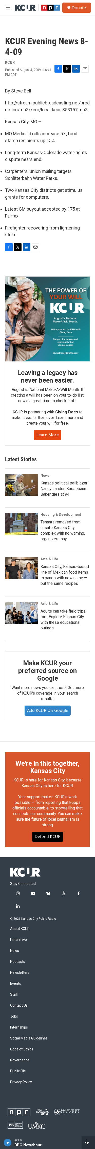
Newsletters (19, 973)
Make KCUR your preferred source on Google (47, 670)
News (45, 476)
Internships (19, 1027)
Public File (18, 1071)
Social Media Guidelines (29, 1038)
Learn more (47, 435)
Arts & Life (49, 559)
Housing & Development (61, 514)
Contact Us (19, 1005)
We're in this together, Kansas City (47, 767)
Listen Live (18, 940)
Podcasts (17, 962)
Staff (14, 994)
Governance (19, 1060)
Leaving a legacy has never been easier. (47, 376)
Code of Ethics (21, 1049)
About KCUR (20, 929)
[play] (8, 1142)
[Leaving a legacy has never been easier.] (47, 319)
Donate (79, 7)
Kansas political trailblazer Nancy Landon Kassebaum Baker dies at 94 (64, 489)
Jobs (14, 1016)
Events (15, 983)
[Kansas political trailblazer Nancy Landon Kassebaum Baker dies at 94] (21, 485)
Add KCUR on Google (47, 710)
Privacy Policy (21, 1082)
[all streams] (88, 1142)
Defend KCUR (48, 836)
